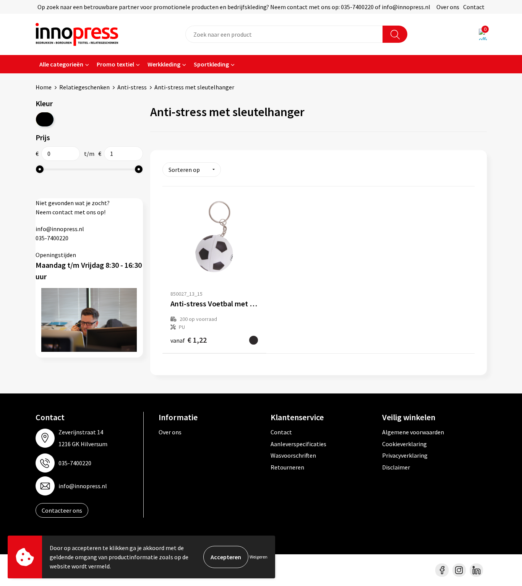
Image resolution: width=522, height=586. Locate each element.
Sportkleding (211, 64)
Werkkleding (164, 64)
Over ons (447, 7)
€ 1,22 (188, 340)
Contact (474, 7)
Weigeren (258, 557)
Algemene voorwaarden (413, 432)
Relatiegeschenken (84, 87)
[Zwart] (44, 119)
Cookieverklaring (404, 444)
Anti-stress (132, 87)
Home (44, 87)
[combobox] (284, 34)
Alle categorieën (61, 64)
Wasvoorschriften (293, 455)
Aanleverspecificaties (298, 444)
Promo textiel (115, 64)
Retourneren (287, 467)
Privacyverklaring (405, 455)
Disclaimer (396, 467)
